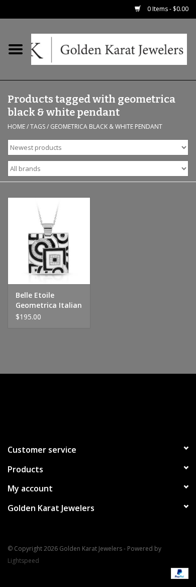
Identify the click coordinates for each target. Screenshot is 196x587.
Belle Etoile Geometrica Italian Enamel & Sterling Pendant (49, 300)
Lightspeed (23, 560)
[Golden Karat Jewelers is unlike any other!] (113, 48)
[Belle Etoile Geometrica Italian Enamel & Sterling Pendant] (49, 240)
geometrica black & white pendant (106, 126)
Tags (37, 126)
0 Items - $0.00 (167, 9)
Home (16, 126)
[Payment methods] (177, 573)
